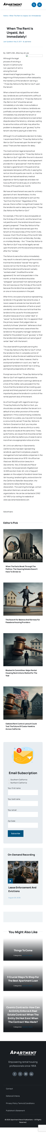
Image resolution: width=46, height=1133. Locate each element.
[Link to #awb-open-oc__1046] (34, 4)
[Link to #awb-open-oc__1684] (39, 4)
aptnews (28, 42)
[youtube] (26, 1074)
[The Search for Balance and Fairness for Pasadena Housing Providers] (23, 584)
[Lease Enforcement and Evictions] (23, 862)
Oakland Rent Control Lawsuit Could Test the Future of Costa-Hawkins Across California (21, 726)
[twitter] (20, 1074)
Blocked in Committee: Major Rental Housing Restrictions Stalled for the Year (21, 673)
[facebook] (14, 1074)
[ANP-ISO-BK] (12, 4)
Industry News (27, 955)
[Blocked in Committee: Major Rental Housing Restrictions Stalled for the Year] (23, 634)
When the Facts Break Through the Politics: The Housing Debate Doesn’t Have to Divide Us (22, 569)
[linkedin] (31, 1074)
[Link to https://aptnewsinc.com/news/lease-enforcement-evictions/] (10, 881)
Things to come (23, 950)
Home (5, 16)
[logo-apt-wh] (23, 1051)
